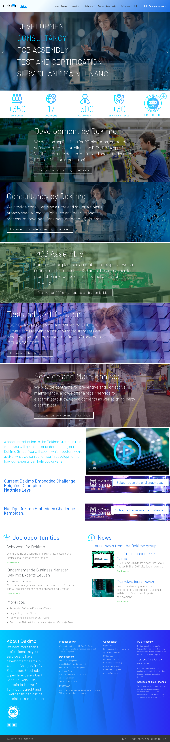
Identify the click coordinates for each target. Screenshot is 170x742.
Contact (64, 6)
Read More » (13, 562)
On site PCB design (66, 678)
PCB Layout (108, 656)
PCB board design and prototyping (73, 674)
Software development (68, 660)
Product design (67, 641)
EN (135, 6)
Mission (101, 6)
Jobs (114, 6)
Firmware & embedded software (116, 649)
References (125, 6)
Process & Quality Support (113, 659)
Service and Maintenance (151, 681)
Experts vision (108, 645)
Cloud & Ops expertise (112, 673)
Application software (111, 652)
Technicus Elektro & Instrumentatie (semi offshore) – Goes (41, 622)
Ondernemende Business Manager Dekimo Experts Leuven (37, 572)
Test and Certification (149, 659)
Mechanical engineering (68, 681)
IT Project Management (112, 669)
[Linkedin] (9, 725)
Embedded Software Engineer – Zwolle (30, 608)
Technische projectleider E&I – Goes (29, 617)
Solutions (89, 6)
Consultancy (110, 641)
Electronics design (144, 663)
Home (56, 6)
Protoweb (64, 686)
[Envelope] (14, 725)
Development (66, 656)
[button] (3, 52)
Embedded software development (72, 664)
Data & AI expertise (111, 666)
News (108, 6)
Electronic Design (66, 671)
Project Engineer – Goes (23, 613)
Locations (76, 6)
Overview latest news (135, 581)
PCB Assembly (145, 641)
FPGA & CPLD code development (72, 667)
